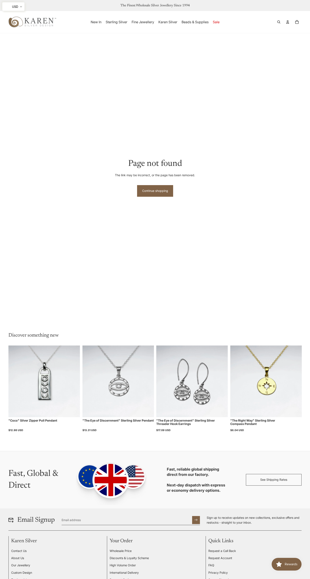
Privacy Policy (218, 572)
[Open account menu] (287, 22)
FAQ (211, 565)
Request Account (220, 558)
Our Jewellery (20, 565)
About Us (17, 558)
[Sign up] (196, 520)
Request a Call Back (222, 551)
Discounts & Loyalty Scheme (129, 558)
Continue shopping (155, 191)
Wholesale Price (121, 551)
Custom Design (21, 572)
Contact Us (19, 551)
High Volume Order (123, 565)
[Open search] (278, 22)
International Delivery (124, 572)
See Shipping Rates (273, 479)
